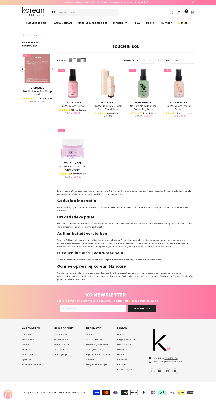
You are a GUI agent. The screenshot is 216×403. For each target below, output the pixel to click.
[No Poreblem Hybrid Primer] (178, 83)
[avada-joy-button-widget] (8, 394)
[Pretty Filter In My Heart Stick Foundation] (108, 83)
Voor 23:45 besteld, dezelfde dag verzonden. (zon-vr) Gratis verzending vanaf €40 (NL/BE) (108, 2)
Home (24, 35)
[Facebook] (152, 371)
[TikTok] (167, 371)
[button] (22, 68)
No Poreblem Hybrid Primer (178, 107)
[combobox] (87, 12)
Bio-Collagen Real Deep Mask (37, 93)
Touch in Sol (36, 35)
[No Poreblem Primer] (72, 83)
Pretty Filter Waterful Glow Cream (73, 168)
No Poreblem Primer (73, 106)
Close (192, 2)
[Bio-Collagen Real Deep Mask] (37, 68)
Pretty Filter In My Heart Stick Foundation (108, 107)
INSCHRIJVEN (142, 308)
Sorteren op (164, 60)
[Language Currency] (192, 12)
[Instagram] (159, 371)
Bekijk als (61, 60)
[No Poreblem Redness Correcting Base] (143, 83)
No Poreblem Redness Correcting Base (143, 107)
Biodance (37, 87)
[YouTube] (175, 371)
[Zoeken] (84, 12)
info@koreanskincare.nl (171, 361)
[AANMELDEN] (171, 12)
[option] (108, 2)
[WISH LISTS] (178, 12)
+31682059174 (171, 358)
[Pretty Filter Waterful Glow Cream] (72, 144)
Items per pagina (131, 60)
